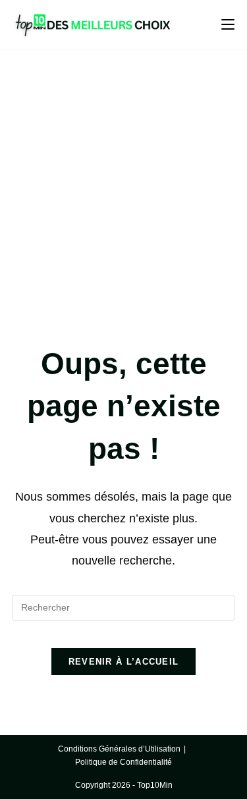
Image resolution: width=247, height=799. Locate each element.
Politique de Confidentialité (123, 762)
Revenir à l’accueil (124, 662)
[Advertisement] (123, 179)
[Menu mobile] (227, 24)
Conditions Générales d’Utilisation (119, 749)
